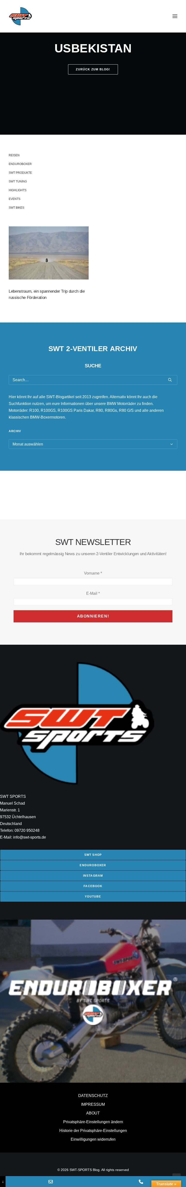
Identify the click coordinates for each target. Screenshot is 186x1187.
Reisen (14, 155)
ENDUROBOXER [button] (93, 865)
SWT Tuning (18, 181)
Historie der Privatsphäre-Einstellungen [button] (93, 1131)
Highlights (17, 190)
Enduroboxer (20, 164)
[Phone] (141, 1181)
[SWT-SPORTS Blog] (21, 16)
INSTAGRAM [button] (93, 875)
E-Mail (93, 593)
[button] (175, 16)
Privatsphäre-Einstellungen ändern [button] (93, 1122)
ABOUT (93, 1113)
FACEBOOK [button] (93, 886)
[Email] (51, 1181)
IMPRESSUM (93, 1104)
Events (14, 199)
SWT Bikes (16, 207)
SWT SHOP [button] (93, 855)
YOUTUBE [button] (93, 896)
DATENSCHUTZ (93, 1096)
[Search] (93, 380)
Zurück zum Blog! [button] (93, 69)
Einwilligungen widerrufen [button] (93, 1139)
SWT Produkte (20, 172)
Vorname (93, 573)
